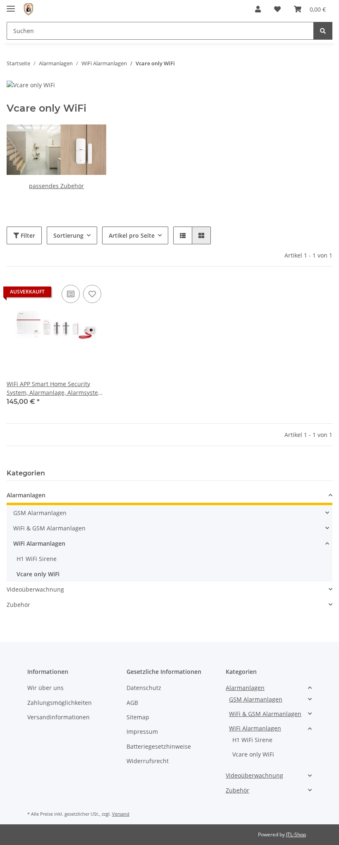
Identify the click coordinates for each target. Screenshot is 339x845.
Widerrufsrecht (148, 761)
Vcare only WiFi (38, 574)
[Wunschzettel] (277, 9)
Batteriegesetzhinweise (159, 746)
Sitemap (138, 717)
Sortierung (68, 235)
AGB (132, 703)
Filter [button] (27, 235)
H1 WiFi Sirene (37, 559)
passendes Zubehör (56, 186)
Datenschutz (144, 688)
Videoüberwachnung (35, 589)
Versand (120, 814)
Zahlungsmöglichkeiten (59, 703)
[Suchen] (322, 31)
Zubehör (18, 605)
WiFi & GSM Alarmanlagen (49, 528)
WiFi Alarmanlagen (39, 543)
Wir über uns (45, 688)
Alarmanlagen (26, 495)
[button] (257, 9)
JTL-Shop (296, 834)
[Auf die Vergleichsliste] (71, 294)
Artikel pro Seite (132, 235)
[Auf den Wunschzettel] (92, 294)
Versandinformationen (58, 717)
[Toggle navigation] (11, 5)
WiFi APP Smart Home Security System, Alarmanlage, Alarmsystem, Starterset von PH (56, 388)
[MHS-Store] (28, 9)
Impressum (142, 731)
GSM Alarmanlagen (40, 513)
